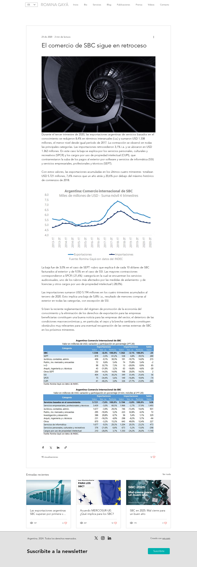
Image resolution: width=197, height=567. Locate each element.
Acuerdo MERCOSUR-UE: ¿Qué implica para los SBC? (97, 512)
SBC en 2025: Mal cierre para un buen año (147, 512)
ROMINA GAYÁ (54, 5)
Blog (28, 16)
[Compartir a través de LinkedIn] (58, 447)
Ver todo (167, 474)
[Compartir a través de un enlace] (65, 447)
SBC (39, 16)
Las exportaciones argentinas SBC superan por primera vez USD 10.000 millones (48, 512)
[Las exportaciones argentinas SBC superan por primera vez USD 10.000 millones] (48, 492)
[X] (96, 538)
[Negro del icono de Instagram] (103, 538)
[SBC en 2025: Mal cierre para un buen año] (148, 492)
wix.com (166, 538)
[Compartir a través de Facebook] (43, 447)
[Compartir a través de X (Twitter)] (50, 447)
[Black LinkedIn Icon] (109, 538)
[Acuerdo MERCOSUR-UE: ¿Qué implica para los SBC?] (98, 492)
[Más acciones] (153, 37)
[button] (166, 16)
